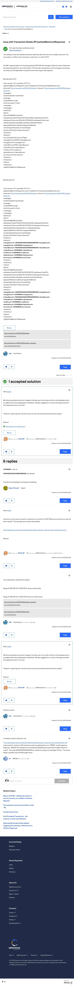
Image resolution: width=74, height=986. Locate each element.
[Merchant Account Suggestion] (71, 375)
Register (12, 846)
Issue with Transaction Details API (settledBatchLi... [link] (19, 29)
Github (11, 920)
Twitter (11, 912)
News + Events (14, 894)
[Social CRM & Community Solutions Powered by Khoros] (68, 982)
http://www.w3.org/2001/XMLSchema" (24, 88)
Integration (52, 26)
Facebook (12, 916)
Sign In (66, 7)
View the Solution (15, 50)
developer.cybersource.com (64, 1)
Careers (11, 897)
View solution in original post (15, 426)
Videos (11, 868)
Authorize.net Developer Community (13, 26)
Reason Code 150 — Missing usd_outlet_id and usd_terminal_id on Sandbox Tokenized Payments (17, 798)
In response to (51, 439)
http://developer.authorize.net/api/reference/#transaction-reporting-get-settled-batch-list (34, 530)
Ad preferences (46, 955)
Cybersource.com (15, 887)
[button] (6, 366)
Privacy (33, 955)
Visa (10, 955)
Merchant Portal (14, 850)
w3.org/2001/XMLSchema (10, 336)
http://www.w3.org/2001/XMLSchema (16, 333)
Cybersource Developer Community (7, 6)
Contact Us (13, 890)
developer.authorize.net (47, 1)
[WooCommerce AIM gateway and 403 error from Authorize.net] (68, 375)
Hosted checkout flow (10, 812)
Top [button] (5, 981)
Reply (65, 367)
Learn (11, 865)
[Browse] (70, 6)
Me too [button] (9, 328)
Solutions (12, 872)
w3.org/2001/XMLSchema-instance (12, 346)
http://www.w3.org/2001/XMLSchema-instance (20, 343)
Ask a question (64, 17)
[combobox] (27, 17)
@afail (9, 391)
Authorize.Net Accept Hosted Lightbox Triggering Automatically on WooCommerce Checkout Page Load (17, 825)
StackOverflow (14, 923)
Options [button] (5, 33)
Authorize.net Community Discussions (36, 26)
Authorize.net (21, 955)
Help (63, 7)
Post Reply (61, 781)
